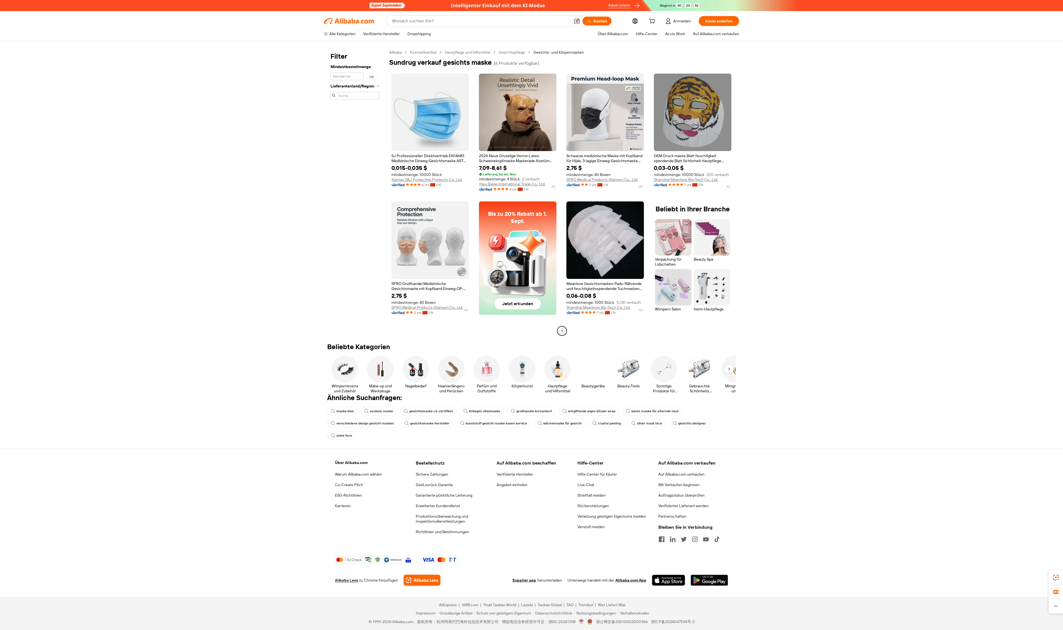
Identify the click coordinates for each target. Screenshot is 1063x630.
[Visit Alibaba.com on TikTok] (717, 539)
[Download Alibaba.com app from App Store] (668, 580)
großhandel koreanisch (534, 411)
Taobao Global (550, 605)
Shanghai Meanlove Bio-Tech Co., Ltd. (686, 179)
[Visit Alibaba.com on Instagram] (695, 539)
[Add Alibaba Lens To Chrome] (422, 580)
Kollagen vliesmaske (484, 411)
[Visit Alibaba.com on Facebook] (661, 539)
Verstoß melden (591, 527)
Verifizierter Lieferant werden (683, 506)
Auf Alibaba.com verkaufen (681, 474)
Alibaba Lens (346, 580)
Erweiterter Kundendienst (438, 506)
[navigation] (355, 192)
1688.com (469, 605)
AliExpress (448, 605)
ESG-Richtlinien (348, 495)
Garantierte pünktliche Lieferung (444, 495)
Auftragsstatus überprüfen (681, 495)
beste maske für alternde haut (655, 411)
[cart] (653, 22)
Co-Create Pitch (349, 485)
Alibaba (395, 52)
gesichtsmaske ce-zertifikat (431, 411)
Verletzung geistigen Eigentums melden (611, 516)
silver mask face (649, 423)
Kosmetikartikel (423, 52)
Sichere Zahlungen (432, 474)
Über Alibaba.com (351, 462)
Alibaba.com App (630, 580)
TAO (570, 605)
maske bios (345, 411)
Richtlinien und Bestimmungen (442, 532)
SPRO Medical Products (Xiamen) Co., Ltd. (602, 179)
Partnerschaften (672, 516)
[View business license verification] (581, 621)
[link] (1056, 577)
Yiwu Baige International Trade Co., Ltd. (512, 184)
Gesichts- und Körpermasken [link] (558, 52)
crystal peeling (609, 423)
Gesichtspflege (512, 52)
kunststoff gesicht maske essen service (496, 423)
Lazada (527, 605)
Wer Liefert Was (612, 605)
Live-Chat (585, 485)
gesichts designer (692, 423)
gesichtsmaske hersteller (430, 423)
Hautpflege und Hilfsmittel (467, 52)
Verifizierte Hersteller (515, 474)
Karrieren (343, 506)
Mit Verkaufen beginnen (679, 485)
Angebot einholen (512, 485)
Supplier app (524, 580)
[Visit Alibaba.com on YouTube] (706, 539)
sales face (344, 435)
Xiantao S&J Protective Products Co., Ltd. (427, 179)
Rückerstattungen (593, 506)
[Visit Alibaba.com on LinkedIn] (672, 539)
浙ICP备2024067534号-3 (673, 621)
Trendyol (585, 605)
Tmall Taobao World (499, 605)
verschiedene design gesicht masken (365, 423)
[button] (577, 21)
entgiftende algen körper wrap (591, 411)
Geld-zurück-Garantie (434, 485)
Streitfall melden (591, 495)
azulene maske (381, 411)
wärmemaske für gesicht (562, 423)
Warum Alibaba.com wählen (358, 474)
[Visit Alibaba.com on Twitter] (683, 539)
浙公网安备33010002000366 (622, 621)
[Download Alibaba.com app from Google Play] (709, 580)
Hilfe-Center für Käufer (597, 474)
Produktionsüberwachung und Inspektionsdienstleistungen (442, 518)
